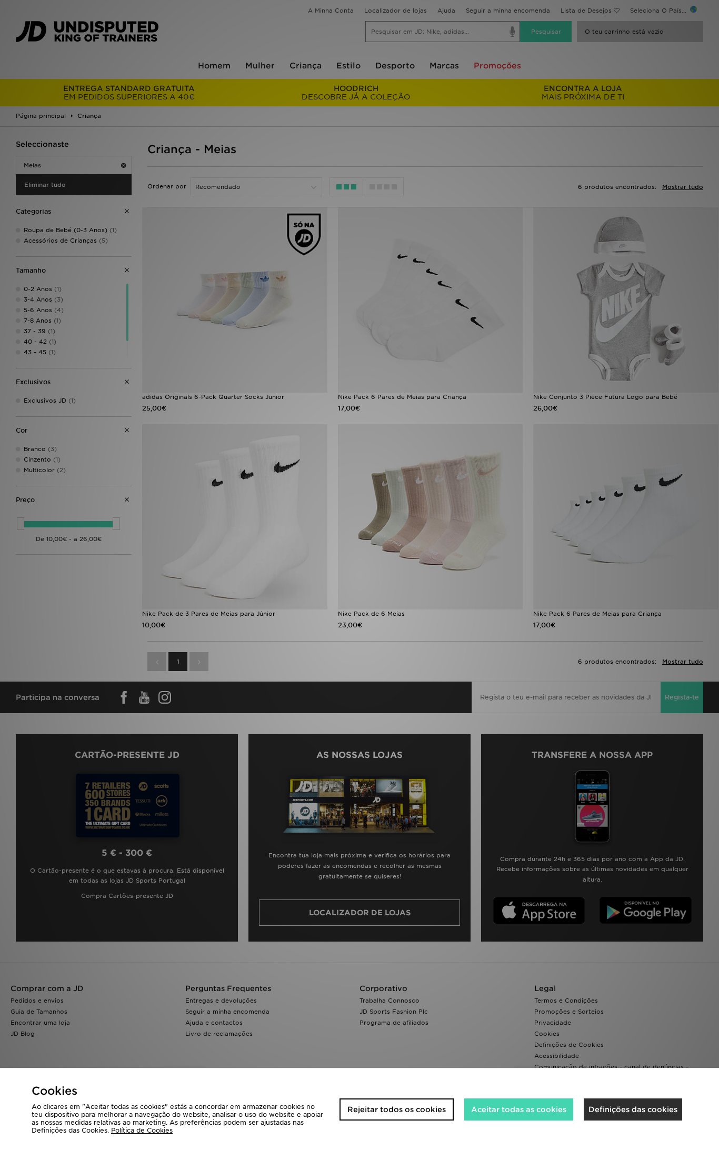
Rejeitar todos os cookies (396, 1109)
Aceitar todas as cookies (518, 1109)
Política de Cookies (142, 1130)
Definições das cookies (632, 1109)
